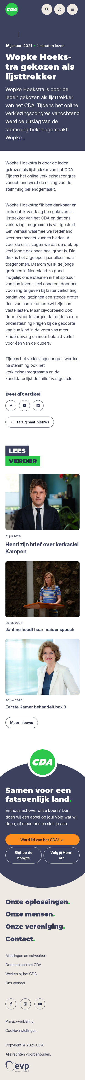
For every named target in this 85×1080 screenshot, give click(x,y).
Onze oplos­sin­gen (37, 902)
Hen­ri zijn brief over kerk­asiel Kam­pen (42, 548)
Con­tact (20, 939)
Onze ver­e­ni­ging (35, 926)
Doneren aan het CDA (23, 964)
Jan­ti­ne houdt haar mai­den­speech (39, 629)
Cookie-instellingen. (21, 1030)
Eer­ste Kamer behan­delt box (35, 707)
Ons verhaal (15, 983)
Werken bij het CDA (21, 974)
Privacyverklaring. (19, 1021)
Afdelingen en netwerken (25, 955)
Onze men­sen (30, 914)
